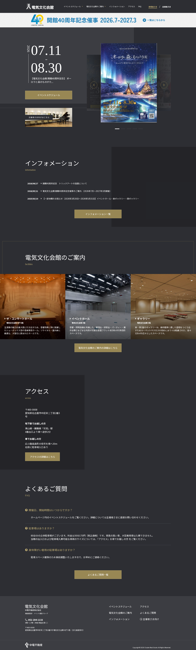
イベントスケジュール (72, 6)
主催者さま (166, 6)
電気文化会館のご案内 (95, 6)
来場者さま (153, 6)
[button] (93, 85)
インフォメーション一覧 (98, 214)
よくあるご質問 (148, 612)
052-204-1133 (35, 619)
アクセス (131, 6)
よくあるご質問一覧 (98, 574)
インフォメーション (117, 6)
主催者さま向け (151, 619)
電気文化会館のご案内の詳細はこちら (98, 348)
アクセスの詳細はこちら (42, 456)
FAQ (139, 6)
